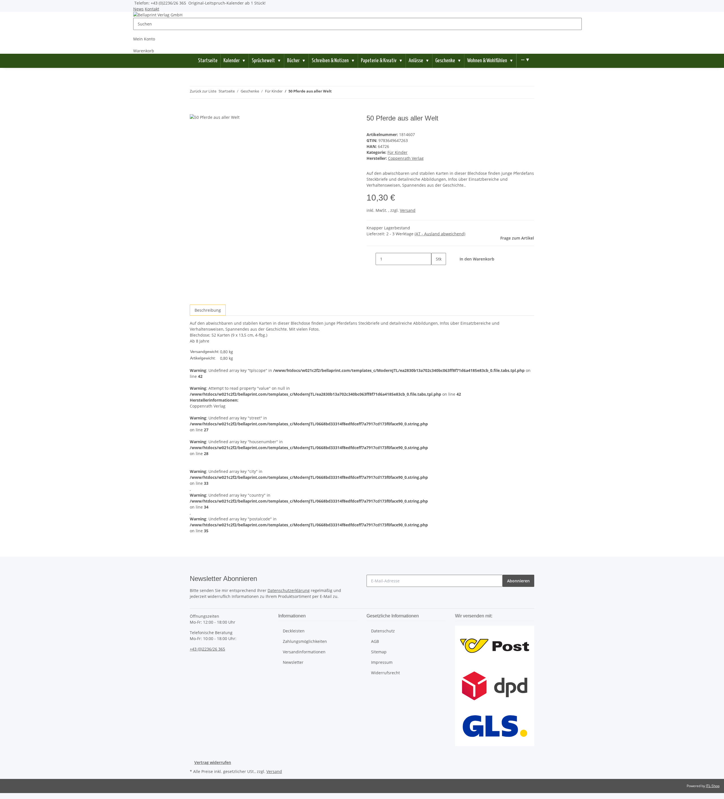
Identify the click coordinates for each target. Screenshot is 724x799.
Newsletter (293, 662)
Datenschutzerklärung (289, 590)
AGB (375, 641)
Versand (407, 210)
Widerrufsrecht (385, 672)
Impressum (382, 662)
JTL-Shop (712, 785)
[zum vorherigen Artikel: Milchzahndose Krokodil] (336, 92)
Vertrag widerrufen (212, 762)
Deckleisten (294, 631)
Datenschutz (383, 631)
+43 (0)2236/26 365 (207, 649)
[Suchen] (586, 24)
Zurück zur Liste (203, 91)
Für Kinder (397, 152)
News (138, 9)
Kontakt (152, 9)
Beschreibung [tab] (208, 310)
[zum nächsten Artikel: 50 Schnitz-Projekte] (346, 92)
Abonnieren (518, 580)
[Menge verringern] (371, 259)
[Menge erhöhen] (435, 271)
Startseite (207, 60)
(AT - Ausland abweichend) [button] (440, 233)
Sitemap (379, 651)
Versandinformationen (304, 651)
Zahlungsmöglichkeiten (305, 641)
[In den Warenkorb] (194, 111)
